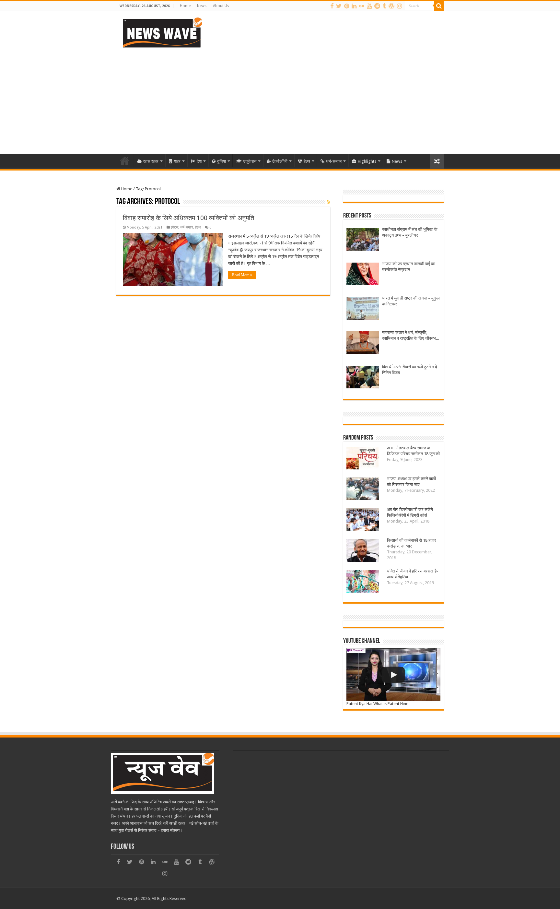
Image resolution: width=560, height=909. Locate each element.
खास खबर (150, 161)
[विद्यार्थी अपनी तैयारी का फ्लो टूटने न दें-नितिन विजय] (362, 378)
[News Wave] (161, 32)
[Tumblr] (384, 6)
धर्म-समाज (334, 161)
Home (185, 6)
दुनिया (221, 161)
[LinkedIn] (354, 6)
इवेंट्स (174, 227)
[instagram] (399, 6)
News (201, 6)
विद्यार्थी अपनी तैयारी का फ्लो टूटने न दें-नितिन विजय (410, 369)
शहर (177, 161)
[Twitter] (338, 6)
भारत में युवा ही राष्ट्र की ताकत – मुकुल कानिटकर (411, 301)
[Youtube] (369, 6)
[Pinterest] (347, 6)
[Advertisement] (280, 98)
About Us (221, 6)
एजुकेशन (249, 161)
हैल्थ (307, 161)
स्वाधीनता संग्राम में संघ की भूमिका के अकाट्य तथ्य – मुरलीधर (410, 232)
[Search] (439, 6)
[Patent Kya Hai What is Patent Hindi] (393, 674)
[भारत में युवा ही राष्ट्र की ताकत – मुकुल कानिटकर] (362, 309)
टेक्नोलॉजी (279, 161)
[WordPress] (391, 6)
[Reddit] (377, 6)
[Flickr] (361, 6)
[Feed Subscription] (328, 202)
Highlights (367, 161)
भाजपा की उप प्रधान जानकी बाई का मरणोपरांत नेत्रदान (408, 266)
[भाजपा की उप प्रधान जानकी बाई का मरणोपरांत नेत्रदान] (362, 275)
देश (199, 161)
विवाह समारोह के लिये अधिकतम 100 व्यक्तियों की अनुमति (188, 218)
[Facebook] (332, 6)
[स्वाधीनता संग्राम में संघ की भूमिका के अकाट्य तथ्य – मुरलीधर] (362, 240)
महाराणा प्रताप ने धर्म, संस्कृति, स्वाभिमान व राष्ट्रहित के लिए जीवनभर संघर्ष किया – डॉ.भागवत (410, 335)
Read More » (242, 275)
